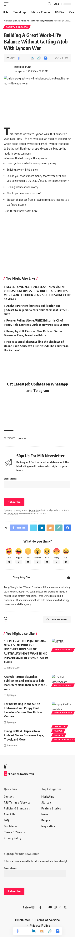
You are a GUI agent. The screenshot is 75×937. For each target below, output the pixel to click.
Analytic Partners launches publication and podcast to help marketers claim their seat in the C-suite (36, 310)
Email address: (11, 478)
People (58, 731)
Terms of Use (33, 510)
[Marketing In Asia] (10, 907)
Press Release (63, 650)
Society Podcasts (17, 27)
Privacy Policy (12, 513)
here (35, 211)
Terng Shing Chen (22, 66)
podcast (23, 438)
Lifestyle (60, 726)
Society (58, 735)
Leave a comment (59, 619)
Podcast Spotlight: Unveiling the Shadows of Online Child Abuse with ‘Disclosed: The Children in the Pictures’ (36, 346)
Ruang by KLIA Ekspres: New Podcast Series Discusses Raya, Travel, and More (24, 735)
